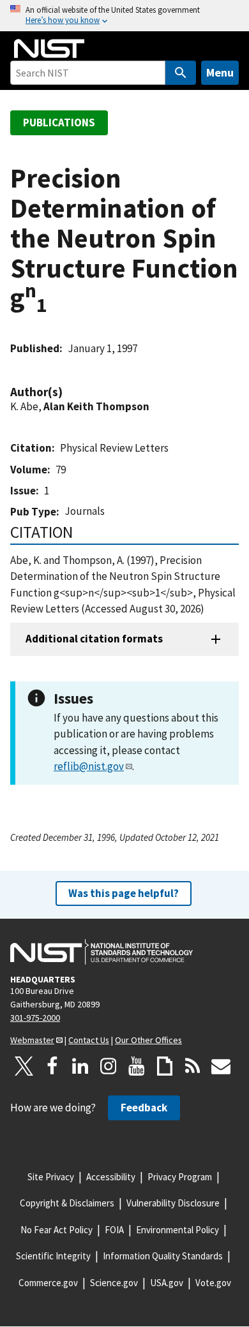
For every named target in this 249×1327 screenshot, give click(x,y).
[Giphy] (165, 1066)
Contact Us (88, 1040)
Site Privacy (50, 1177)
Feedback (144, 1108)
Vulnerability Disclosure (173, 1203)
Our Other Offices (148, 1040)
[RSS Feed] (193, 1066)
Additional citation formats (94, 639)
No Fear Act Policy (56, 1230)
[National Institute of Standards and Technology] (101, 952)
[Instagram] (108, 1066)
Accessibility (110, 1177)
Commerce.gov (48, 1283)
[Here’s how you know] (124, 15)
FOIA (114, 1230)
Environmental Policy (177, 1230)
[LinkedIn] (80, 1066)
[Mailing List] (221, 1066)
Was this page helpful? (123, 893)
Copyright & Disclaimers (67, 1203)
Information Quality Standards (163, 1256)
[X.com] (24, 1066)
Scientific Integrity (53, 1256)
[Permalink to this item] (69, 392)
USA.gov (166, 1283)
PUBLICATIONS (59, 122)
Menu (220, 72)
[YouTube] (137, 1066)
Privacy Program (179, 1177)
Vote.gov (213, 1283)
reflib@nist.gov (89, 766)
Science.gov (114, 1283)
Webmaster (32, 1040)
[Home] (49, 48)
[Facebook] (52, 1066)
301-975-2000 (35, 1017)
